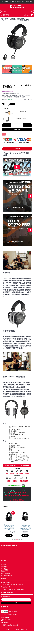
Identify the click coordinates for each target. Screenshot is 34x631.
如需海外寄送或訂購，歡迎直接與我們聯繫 (13, 589)
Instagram (6, 617)
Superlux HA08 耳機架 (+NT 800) (18, 119)
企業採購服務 (4, 570)
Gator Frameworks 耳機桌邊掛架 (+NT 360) (20, 112)
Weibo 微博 (7, 622)
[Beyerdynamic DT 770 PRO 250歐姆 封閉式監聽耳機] (17, 38)
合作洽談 (3, 568)
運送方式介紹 (6, 587)
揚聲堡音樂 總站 (13, 611)
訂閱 (16, 603)
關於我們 (3, 564)
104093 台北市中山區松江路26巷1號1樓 (13, 584)
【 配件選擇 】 (6, 108)
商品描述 (17, 149)
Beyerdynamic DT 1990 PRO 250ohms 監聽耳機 (9, 527)
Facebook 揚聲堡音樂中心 (10, 615)
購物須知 (3, 571)
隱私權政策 (4, 566)
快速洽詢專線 (6, 582)
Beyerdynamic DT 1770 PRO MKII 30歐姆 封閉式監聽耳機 (25, 527)
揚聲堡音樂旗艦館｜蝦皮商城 (10, 625)
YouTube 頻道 (7, 620)
